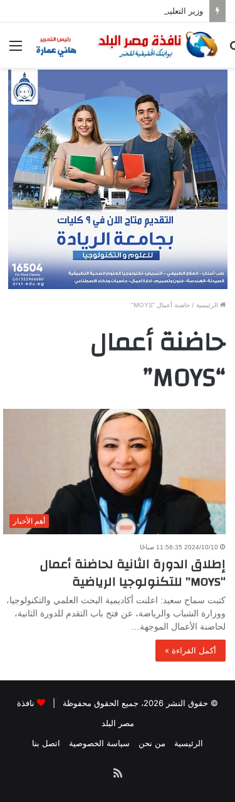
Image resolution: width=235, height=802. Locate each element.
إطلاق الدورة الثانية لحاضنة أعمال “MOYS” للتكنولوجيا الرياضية (133, 572)
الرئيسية (208, 305)
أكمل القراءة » (190, 650)
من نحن (151, 743)
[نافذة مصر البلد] (125, 45)
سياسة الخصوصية (99, 743)
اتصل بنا (46, 743)
